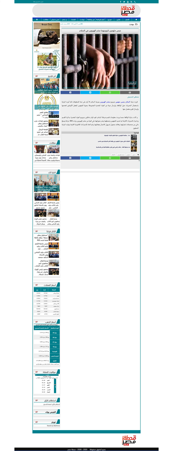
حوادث (131, 24)
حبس (122, 102)
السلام (128, 102)
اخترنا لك (52, 172)
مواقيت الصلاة (49, 371)
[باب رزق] (47, 60)
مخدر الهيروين (105, 102)
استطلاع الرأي (50, 400)
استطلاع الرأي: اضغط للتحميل (51, 404)
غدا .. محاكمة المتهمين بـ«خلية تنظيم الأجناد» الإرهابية (117, 135)
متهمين (118, 102)
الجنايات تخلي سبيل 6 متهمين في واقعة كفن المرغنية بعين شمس (114, 141)
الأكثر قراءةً (51, 231)
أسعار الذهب (50, 321)
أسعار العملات (50, 284)
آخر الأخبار (52, 75)
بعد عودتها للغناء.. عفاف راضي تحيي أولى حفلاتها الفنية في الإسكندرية (113, 147)
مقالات (52, 142)
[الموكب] (47, 35)
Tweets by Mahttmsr (53, 425)
